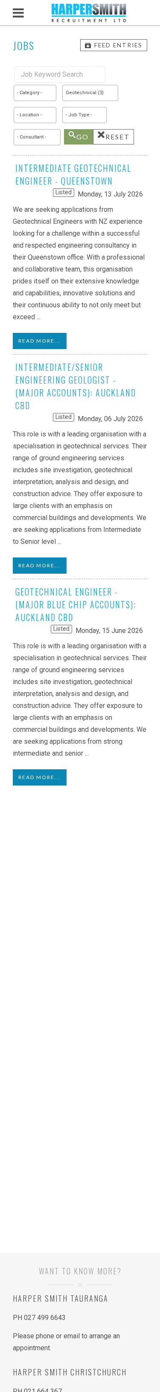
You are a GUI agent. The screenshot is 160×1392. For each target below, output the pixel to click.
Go (82, 137)
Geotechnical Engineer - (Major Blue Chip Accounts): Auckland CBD (75, 604)
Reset (117, 137)
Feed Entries (118, 45)
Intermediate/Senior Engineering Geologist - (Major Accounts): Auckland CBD (75, 386)
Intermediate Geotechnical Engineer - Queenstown (73, 174)
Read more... (39, 341)
